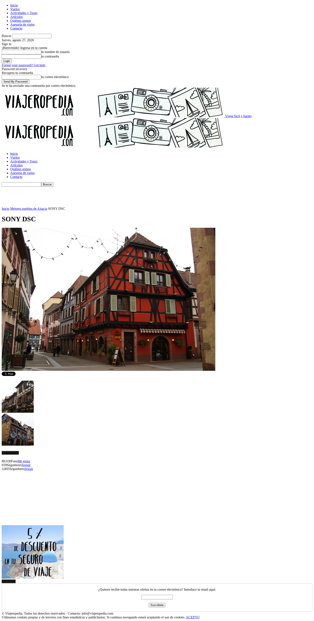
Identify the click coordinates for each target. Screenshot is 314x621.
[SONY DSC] (108, 369)
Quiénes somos (20, 20)
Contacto (16, 28)
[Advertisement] (79, 196)
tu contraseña (50, 56)
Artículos (16, 17)
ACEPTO (193, 617)
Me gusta (24, 461)
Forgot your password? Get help (23, 65)
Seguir (26, 465)
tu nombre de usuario (55, 52)
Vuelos (15, 9)
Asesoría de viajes (22, 24)
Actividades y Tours (23, 13)
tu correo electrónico (55, 77)
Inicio (14, 5)
